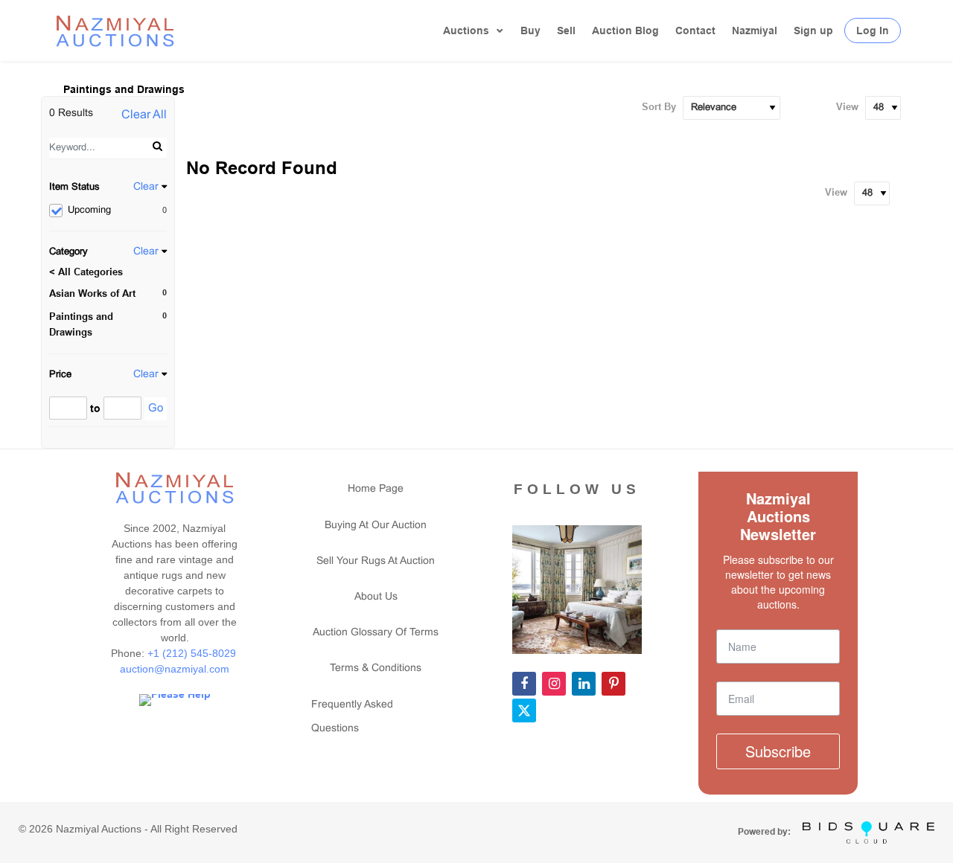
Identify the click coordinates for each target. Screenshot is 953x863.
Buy (530, 30)
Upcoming (117, 210)
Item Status (74, 187)
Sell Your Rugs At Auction (375, 561)
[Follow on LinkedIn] (584, 684)
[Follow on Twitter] (524, 710)
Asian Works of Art (92, 293)
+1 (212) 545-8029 (193, 653)
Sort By (659, 106)
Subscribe (778, 751)
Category (68, 252)
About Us (376, 597)
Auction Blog (625, 30)
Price (60, 374)
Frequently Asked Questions (352, 717)
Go (155, 408)
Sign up (813, 30)
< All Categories (86, 271)
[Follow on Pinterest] (613, 684)
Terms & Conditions (375, 668)
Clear (146, 187)
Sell (566, 30)
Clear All (144, 115)
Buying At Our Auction (376, 525)
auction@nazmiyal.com (174, 669)
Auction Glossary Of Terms (376, 633)
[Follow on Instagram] (554, 684)
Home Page (376, 489)
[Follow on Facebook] (524, 684)
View (847, 106)
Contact (695, 30)
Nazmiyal (754, 30)
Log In (872, 30)
